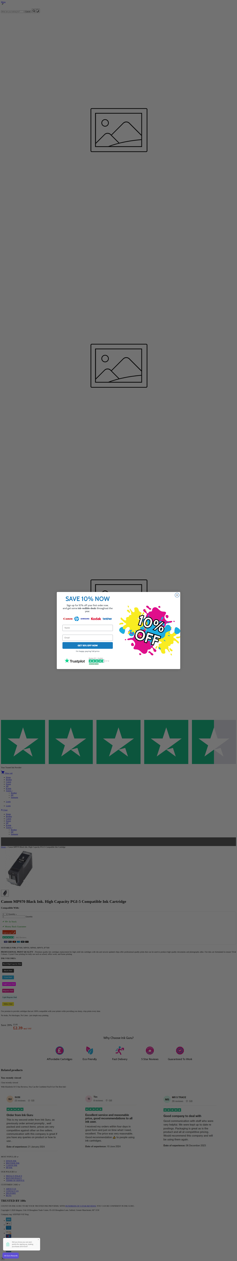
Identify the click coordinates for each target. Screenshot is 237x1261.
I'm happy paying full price (87, 651)
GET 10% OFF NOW (88, 645)
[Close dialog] (177, 595)
